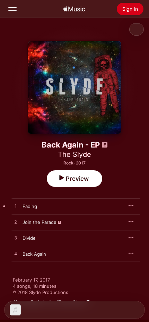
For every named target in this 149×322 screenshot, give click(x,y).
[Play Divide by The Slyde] (16, 238)
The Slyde (74, 154)
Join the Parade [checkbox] (39, 222)
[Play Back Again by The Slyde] (16, 254)
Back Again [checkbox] (34, 254)
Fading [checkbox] (30, 206)
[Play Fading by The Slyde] (16, 206)
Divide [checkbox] (29, 238)
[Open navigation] (12, 9)
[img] (74, 9)
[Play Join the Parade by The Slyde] (16, 222)
